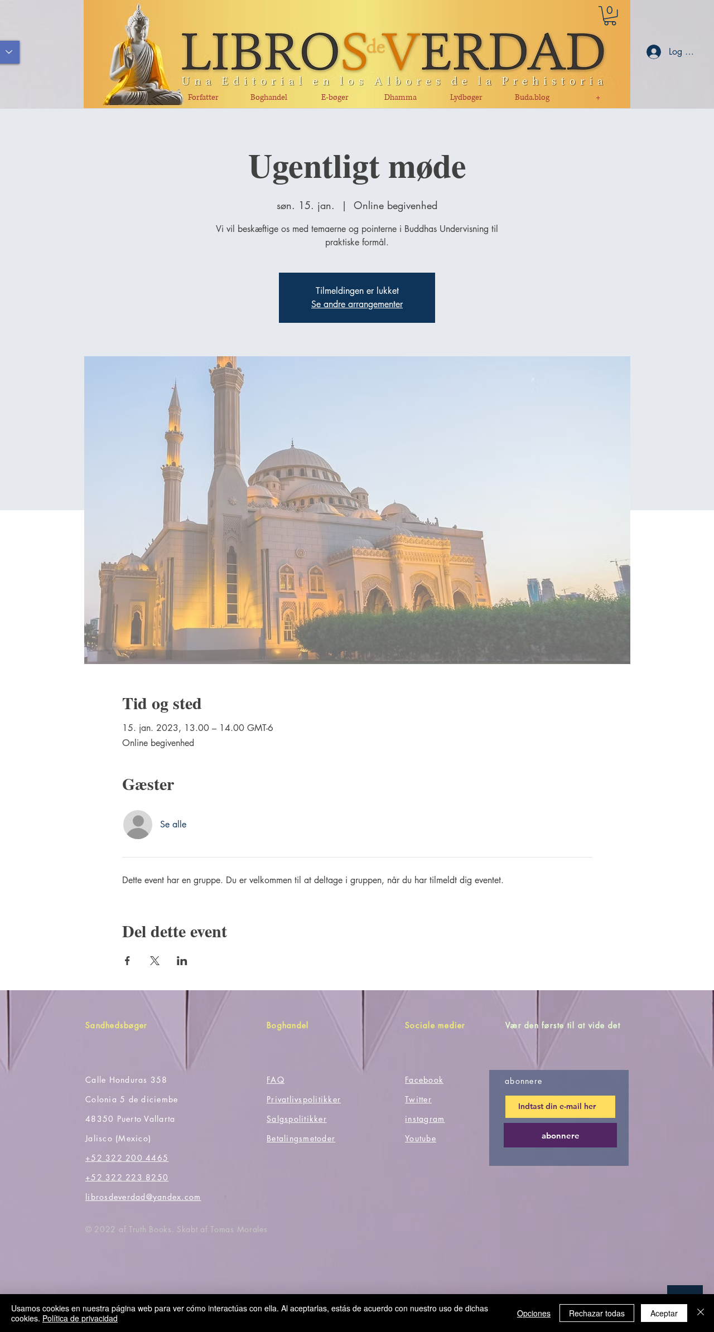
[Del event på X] (154, 960)
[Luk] (700, 1313)
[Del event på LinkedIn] (182, 960)
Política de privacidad (80, 1318)
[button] (610, 15)
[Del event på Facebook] (127, 960)
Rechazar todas (597, 1313)
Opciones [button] (534, 1313)
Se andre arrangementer (357, 304)
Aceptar (664, 1313)
